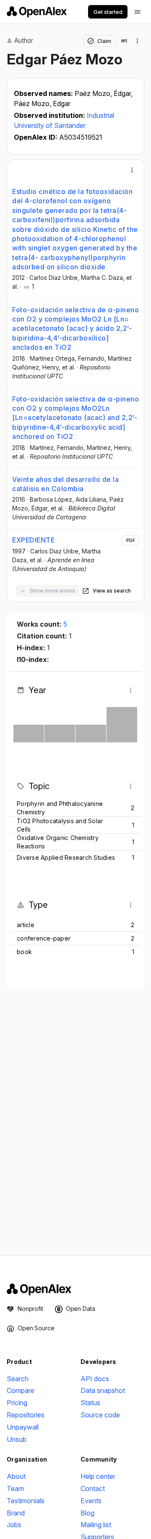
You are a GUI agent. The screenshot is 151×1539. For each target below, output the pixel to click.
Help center (98, 1476)
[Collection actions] (137, 41)
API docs (95, 1378)
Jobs (14, 1524)
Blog (87, 1513)
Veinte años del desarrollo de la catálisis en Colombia (65, 484)
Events (91, 1500)
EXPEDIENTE (33, 540)
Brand (16, 1513)
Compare (20, 1390)
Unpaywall (23, 1427)
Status (90, 1402)
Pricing (17, 1402)
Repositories (25, 1415)
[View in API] (124, 41)
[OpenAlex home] (37, 11)
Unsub (16, 1439)
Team (15, 1488)
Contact (93, 1488)
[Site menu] (137, 12)
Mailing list (96, 1524)
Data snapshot (103, 1390)
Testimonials (25, 1500)
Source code (100, 1415)
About (16, 1476)
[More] (132, 170)
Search (18, 1378)
